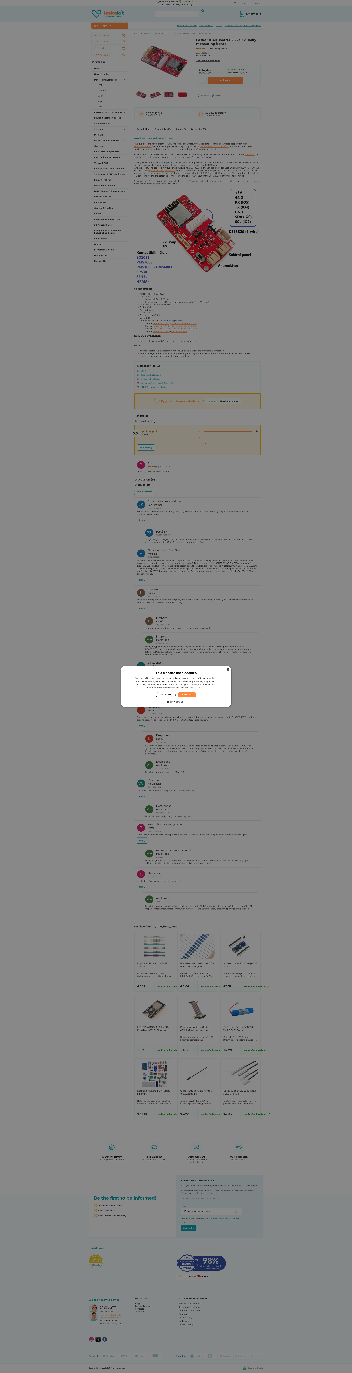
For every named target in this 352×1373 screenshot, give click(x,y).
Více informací (199, 688)
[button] (176, 701)
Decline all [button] (165, 695)
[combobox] (228, 669)
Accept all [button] (187, 695)
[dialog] (176, 686)
